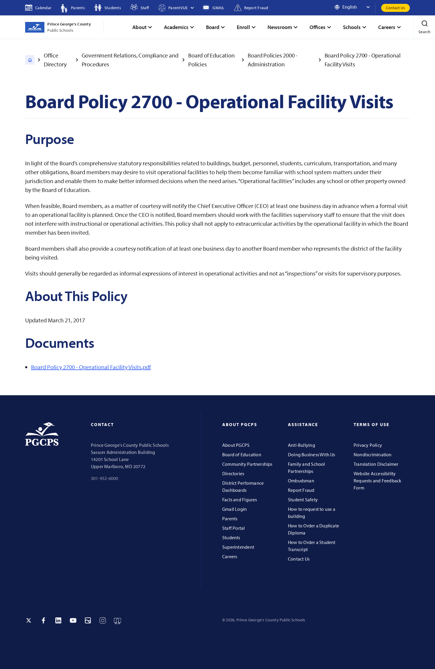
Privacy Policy (368, 445)
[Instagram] (102, 620)
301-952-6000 (104, 478)
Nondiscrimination (373, 454)
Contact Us (395, 7)
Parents (229, 518)
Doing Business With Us (311, 454)
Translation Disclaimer (376, 464)
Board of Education (241, 454)
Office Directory (55, 60)
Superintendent (238, 547)
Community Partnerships (247, 464)
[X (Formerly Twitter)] (28, 620)
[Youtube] (73, 620)
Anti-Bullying (301, 445)
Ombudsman (301, 481)
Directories (233, 473)
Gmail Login (234, 509)
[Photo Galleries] (87, 620)
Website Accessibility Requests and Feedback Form (377, 480)
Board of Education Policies (211, 60)
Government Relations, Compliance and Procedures (130, 60)
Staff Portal (233, 528)
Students (231, 537)
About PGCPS (235, 445)
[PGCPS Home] (30, 60)
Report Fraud (301, 490)
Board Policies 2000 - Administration (272, 60)
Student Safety (303, 499)
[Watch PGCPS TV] (117, 620)
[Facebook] (43, 620)
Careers (229, 556)
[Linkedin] (58, 620)
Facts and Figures (239, 499)
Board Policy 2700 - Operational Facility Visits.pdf (91, 367)
